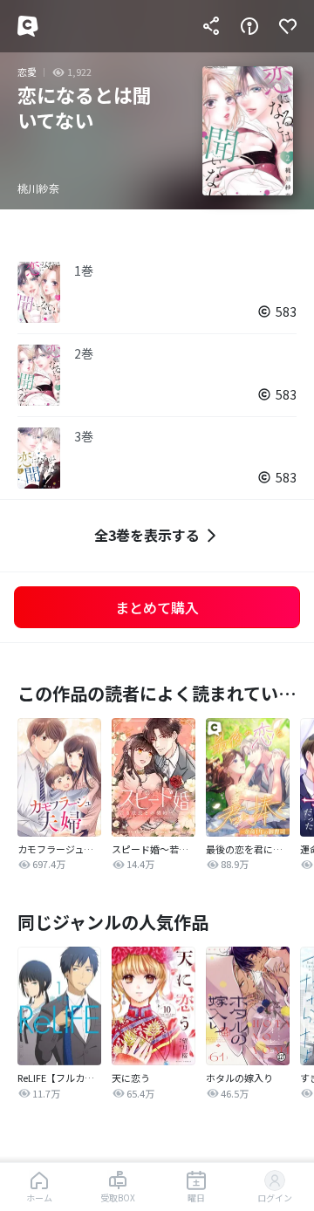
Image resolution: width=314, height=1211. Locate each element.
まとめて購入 (157, 607)
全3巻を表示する (147, 534)
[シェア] (211, 26)
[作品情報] (249, 26)
